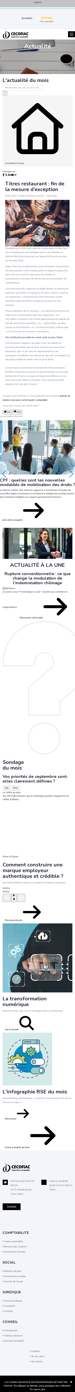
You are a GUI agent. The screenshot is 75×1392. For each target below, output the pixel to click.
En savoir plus (37, 1389)
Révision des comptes (15, 1247)
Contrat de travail (13, 1282)
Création (8, 1311)
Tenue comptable (13, 1242)
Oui (6, 788)
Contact (11, 1206)
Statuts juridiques (12, 1301)
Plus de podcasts (14, 920)
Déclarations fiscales (14, 1252)
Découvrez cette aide (31, 618)
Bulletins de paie (12, 1271)
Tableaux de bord (12, 1336)
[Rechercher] (5, 93)
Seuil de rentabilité (13, 1341)
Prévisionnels (10, 1331)
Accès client (38, 1357)
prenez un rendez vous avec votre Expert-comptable (36, 398)
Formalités (9, 1306)
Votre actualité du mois (17, 1148)
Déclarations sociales (14, 1276)
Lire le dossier (12, 1030)
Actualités (27, 18)
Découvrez (11, 1119)
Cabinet (37, 2)
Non (15, 788)
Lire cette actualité (12, 520)
